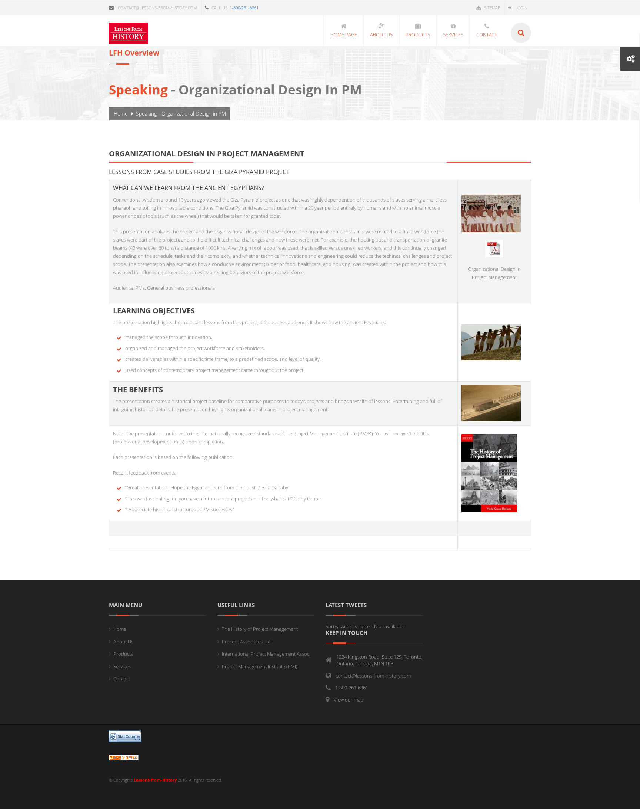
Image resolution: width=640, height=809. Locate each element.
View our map (348, 699)
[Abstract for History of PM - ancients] (494, 247)
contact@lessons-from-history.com (157, 7)
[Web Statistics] (124, 757)
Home (121, 113)
